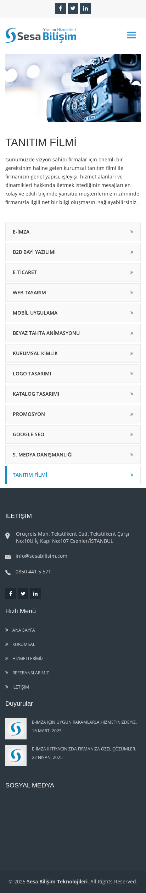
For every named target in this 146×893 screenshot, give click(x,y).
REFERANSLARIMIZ (30, 673)
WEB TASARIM (29, 292)
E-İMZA (21, 231)
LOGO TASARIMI (32, 373)
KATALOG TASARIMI (36, 393)
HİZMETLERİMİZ (27, 659)
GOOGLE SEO (28, 434)
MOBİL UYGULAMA (35, 312)
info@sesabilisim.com (41, 555)
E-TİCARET (25, 272)
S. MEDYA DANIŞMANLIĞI (43, 454)
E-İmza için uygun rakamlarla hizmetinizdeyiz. (84, 722)
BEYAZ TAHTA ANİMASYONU (46, 333)
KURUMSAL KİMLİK (35, 353)
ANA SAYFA (23, 630)
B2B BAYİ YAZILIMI (34, 251)
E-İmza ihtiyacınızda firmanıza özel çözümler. (84, 749)
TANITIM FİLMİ (30, 474)
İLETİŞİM (20, 687)
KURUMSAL (23, 644)
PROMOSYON (29, 414)
